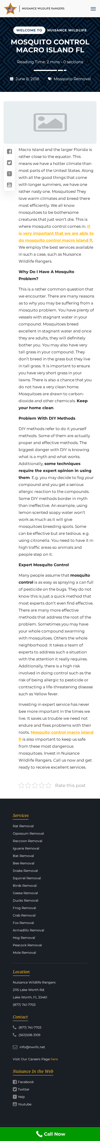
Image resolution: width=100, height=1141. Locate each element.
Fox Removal (23, 923)
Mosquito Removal (72, 79)
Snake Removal (25, 871)
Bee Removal (23, 863)
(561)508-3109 (29, 1035)
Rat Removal (23, 826)
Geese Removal (25, 893)
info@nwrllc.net (32, 1047)
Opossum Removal (28, 833)
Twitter (24, 1089)
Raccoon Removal (27, 841)
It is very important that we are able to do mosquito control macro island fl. (56, 233)
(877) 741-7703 (29, 1027)
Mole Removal (24, 952)
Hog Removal (24, 938)
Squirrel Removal (27, 878)
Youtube (24, 1104)
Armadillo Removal (28, 930)
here (54, 1059)
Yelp (21, 1097)
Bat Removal (23, 856)
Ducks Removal (25, 900)
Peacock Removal (27, 945)
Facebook (26, 1082)
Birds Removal (25, 885)
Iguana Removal (26, 848)
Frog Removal (24, 908)
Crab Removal (24, 915)
